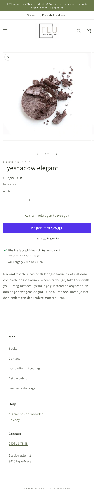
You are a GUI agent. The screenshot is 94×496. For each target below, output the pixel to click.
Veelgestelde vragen (23, 388)
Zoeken (14, 348)
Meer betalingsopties (47, 238)
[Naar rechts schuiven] (56, 154)
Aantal (7, 191)
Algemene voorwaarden (26, 414)
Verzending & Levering (24, 368)
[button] (5, 31)
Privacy (14, 420)
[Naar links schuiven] (37, 154)
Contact (14, 358)
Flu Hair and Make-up (41, 488)
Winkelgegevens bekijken (25, 262)
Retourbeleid (18, 378)
